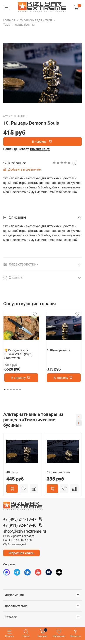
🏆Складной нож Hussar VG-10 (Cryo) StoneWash (18, 354)
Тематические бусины (19, 24)
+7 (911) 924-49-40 (19, 525)
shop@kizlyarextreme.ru (24, 531)
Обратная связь (21, 553)
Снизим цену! (40, 149)
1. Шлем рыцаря (58, 350)
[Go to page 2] (7, 389)
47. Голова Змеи (58, 472)
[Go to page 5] (17, 389)
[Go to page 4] (14, 389)
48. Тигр (12, 472)
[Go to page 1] (4, 389)
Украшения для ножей (36, 20)
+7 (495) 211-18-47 (19, 519)
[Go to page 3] (11, 389)
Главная (9, 20)
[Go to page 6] (20, 389)
